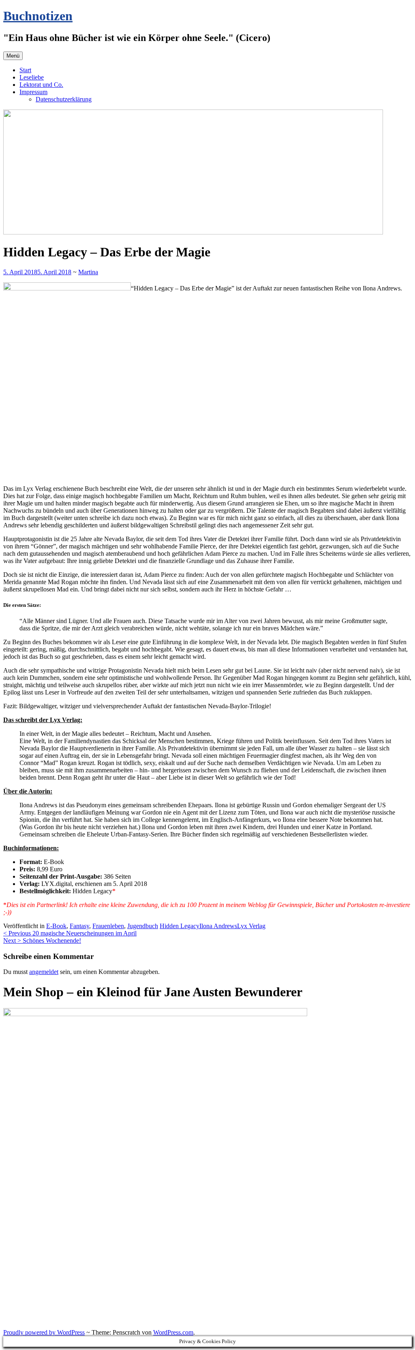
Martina (88, 272)
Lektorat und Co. (41, 84)
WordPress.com (173, 1332)
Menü (12, 56)
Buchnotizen (38, 16)
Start (25, 70)
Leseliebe (31, 77)
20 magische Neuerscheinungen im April (70, 933)
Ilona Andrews (218, 925)
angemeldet (43, 971)
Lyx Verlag (251, 925)
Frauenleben (108, 925)
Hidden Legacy (179, 925)
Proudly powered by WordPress (44, 1332)
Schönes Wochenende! (42, 940)
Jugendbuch (142, 925)
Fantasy (79, 925)
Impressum (33, 91)
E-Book (56, 925)
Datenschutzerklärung (64, 99)
